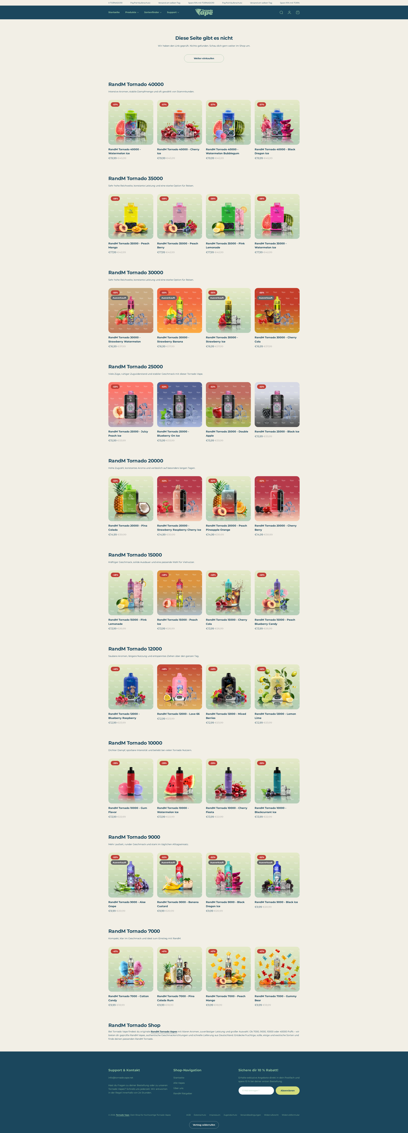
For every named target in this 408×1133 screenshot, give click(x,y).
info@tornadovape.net (120, 1077)
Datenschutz (200, 1115)
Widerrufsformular (291, 1115)
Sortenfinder (151, 12)
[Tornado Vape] (204, 12)
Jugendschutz (230, 1115)
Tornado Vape (122, 1115)
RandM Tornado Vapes (164, 1031)
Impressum (214, 1115)
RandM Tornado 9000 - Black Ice (276, 902)
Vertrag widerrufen (204, 1124)
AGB (188, 1115)
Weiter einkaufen (204, 58)
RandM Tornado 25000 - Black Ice (277, 431)
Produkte (130, 12)
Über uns (178, 1088)
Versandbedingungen (250, 1115)
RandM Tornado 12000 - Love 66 (178, 713)
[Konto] (289, 12)
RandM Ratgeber (182, 1093)
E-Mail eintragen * (250, 1090)
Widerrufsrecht (271, 1115)
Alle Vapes (179, 1082)
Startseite (178, 1077)
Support (172, 12)
